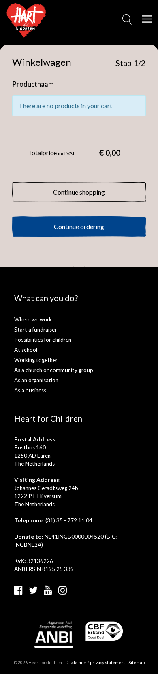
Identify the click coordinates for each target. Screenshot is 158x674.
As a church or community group (53, 370)
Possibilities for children (42, 339)
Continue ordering (79, 226)
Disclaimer (76, 662)
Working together (36, 360)
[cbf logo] (104, 630)
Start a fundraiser (35, 329)
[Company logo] (26, 19)
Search (128, 22)
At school (25, 350)
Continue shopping (79, 192)
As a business (30, 390)
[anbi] (53, 633)
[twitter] (33, 590)
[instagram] (62, 590)
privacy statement (107, 662)
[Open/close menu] (147, 19)
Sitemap (136, 662)
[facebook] (18, 590)
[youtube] (48, 590)
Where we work (33, 319)
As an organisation (36, 380)
